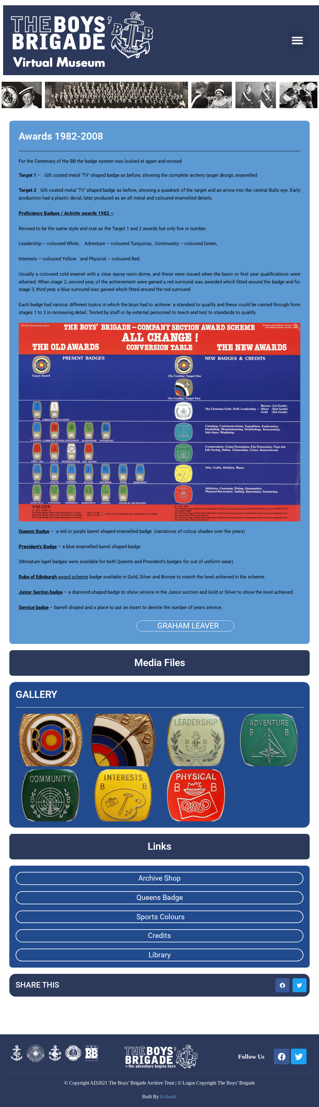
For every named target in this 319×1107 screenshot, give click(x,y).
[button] (297, 40)
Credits (159, 935)
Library (160, 955)
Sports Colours (160, 917)
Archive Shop (159, 878)
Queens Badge (159, 897)
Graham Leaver (188, 625)
